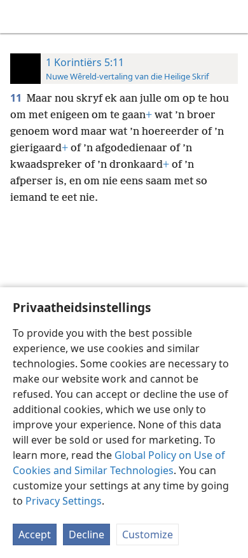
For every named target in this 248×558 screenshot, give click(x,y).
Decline (86, 534)
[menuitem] (19, 17)
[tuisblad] (19, 17)
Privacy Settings (63, 501)
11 (17, 98)
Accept (34, 534)
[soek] (232, 16)
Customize (147, 534)
